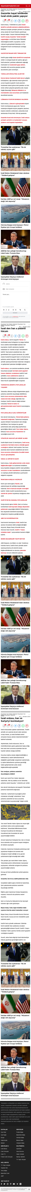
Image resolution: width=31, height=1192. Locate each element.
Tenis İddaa (4, 1170)
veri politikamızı (21, 1189)
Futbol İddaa (19, 1132)
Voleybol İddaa (20, 1143)
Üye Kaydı (3, 1135)
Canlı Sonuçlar (5, 1151)
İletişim (3, 1143)
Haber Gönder (20, 1154)
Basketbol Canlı (5, 1173)
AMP (2, 1176)
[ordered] (13, 310)
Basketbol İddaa (20, 1135)
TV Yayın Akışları (21, 1159)
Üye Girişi (3, 1132)
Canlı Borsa (4, 1148)
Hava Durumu (20, 1151)
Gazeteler (19, 1148)
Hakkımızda (4, 1140)
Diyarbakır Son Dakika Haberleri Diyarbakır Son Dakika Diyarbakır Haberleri (13, 10)
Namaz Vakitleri (20, 1157)
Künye (2, 1137)
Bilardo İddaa (19, 1140)
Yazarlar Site (4, 1168)
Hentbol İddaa (20, 1137)
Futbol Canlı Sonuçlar (6, 1157)
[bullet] (15, 310)
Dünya (2, 11)
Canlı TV (3, 1154)
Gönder (15, 312)
